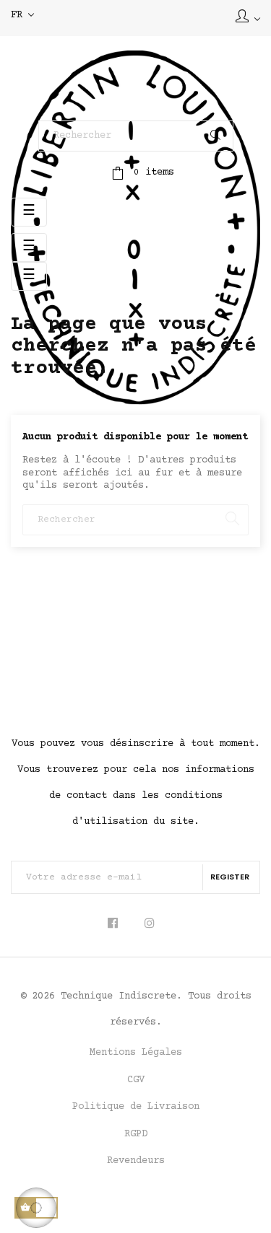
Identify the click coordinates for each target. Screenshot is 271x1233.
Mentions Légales (136, 1052)
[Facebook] (117, 924)
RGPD (135, 1134)
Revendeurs (136, 1161)
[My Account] (248, 18)
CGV (136, 1080)
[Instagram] (149, 924)
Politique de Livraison (135, 1107)
